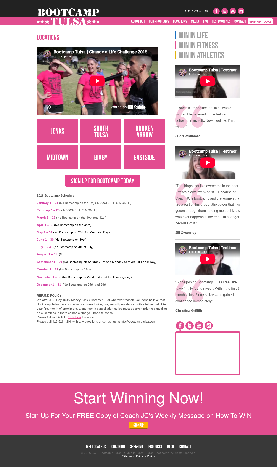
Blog (170, 446)
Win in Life (193, 35)
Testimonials (221, 21)
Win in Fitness (198, 45)
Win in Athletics (201, 55)
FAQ (205, 21)
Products (155, 446)
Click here (74, 317)
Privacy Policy (145, 456)
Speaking (136, 446)
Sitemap (128, 456)
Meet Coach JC (96, 446)
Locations (180, 21)
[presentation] (180, 325)
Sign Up (138, 424)
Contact (240, 21)
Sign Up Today (260, 21)
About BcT (138, 21)
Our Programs (159, 21)
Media (195, 21)
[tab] (180, 325)
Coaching (118, 446)
